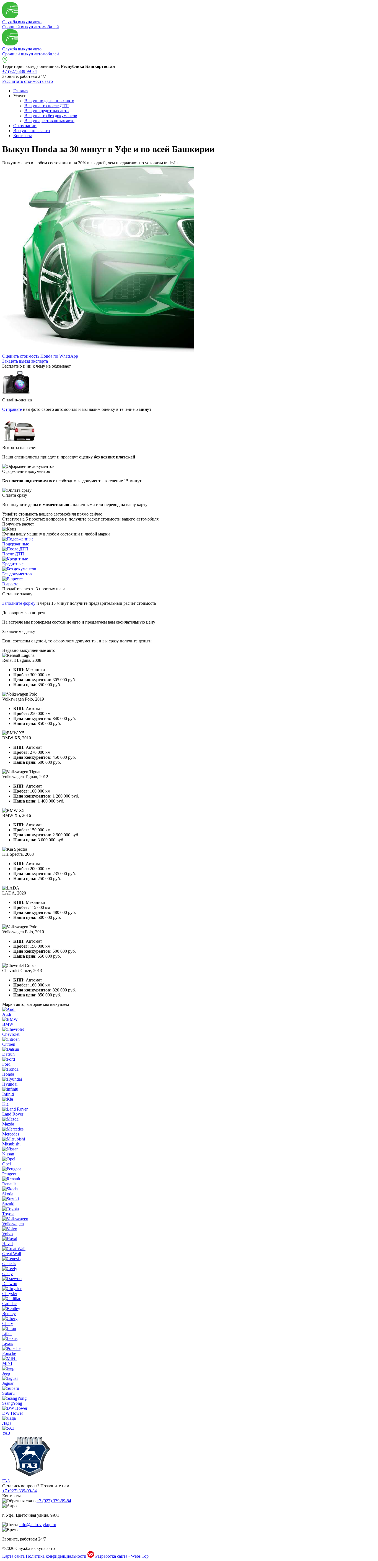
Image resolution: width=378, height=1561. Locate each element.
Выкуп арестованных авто (49, 120)
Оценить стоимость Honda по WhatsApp (40, 356)
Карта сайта (13, 1556)
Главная (20, 90)
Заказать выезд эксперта (25, 361)
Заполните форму (18, 603)
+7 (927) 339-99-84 (19, 71)
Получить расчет (18, 524)
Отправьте (12, 409)
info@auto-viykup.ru (37, 1524)
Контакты (22, 135)
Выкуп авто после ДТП (46, 105)
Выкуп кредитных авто (46, 110)
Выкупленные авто (31, 130)
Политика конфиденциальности (56, 1556)
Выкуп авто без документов (50, 115)
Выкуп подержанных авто (49, 100)
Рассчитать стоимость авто (27, 81)
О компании (25, 125)
